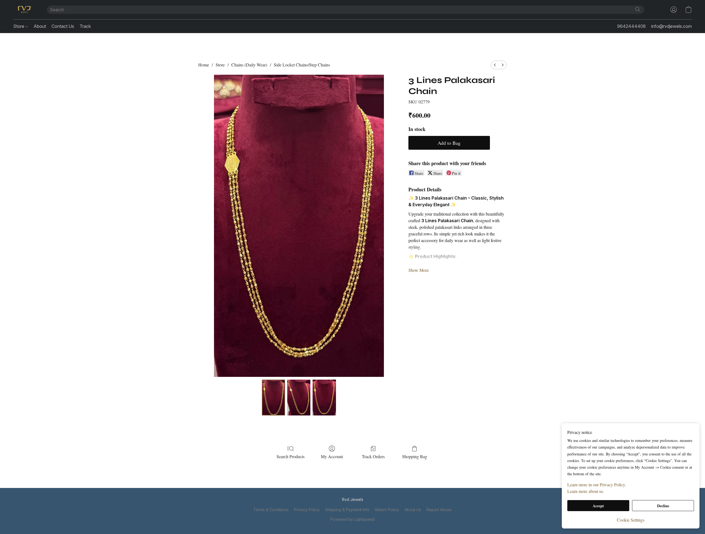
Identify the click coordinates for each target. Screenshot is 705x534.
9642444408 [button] (631, 26)
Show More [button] (418, 270)
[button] (24, 10)
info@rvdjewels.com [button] (671, 26)
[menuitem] (495, 65)
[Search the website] (638, 9)
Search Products (290, 456)
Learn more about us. (585, 491)
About (40, 26)
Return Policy (387, 509)
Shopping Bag (414, 456)
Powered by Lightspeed (352, 519)
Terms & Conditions (271, 509)
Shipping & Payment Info (347, 509)
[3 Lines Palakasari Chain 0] (273, 397)
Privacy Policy (307, 509)
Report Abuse (439, 509)
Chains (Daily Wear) (249, 65)
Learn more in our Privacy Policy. (596, 484)
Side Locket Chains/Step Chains (302, 65)
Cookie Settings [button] (630, 520)
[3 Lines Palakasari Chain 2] (324, 397)
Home (203, 65)
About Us (413, 509)
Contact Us (62, 26)
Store (19, 26)
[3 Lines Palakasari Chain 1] (298, 397)
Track (85, 26)
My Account (332, 456)
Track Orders (373, 456)
